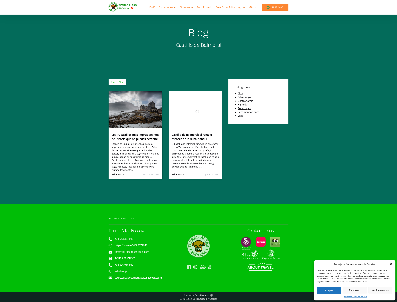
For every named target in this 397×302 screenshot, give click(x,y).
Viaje (240, 115)
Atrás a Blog (117, 82)
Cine (240, 93)
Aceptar (329, 290)
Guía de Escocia (123, 218)
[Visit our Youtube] (209, 267)
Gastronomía (245, 101)
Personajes (244, 108)
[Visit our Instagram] (195, 267)
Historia (242, 104)
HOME (151, 7)
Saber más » (118, 174)
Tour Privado (204, 7)
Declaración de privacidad (355, 296)
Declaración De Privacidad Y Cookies (198, 298)
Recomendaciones (248, 112)
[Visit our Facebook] (189, 267)
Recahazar (354, 290)
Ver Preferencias (380, 290)
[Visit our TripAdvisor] (203, 267)
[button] (390, 264)
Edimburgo (244, 97)
